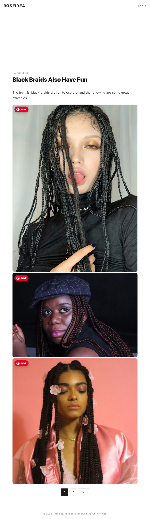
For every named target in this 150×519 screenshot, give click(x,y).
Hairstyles (20, 73)
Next (84, 492)
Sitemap (102, 513)
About (142, 6)
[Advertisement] (75, 43)
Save (24, 109)
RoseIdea (14, 6)
